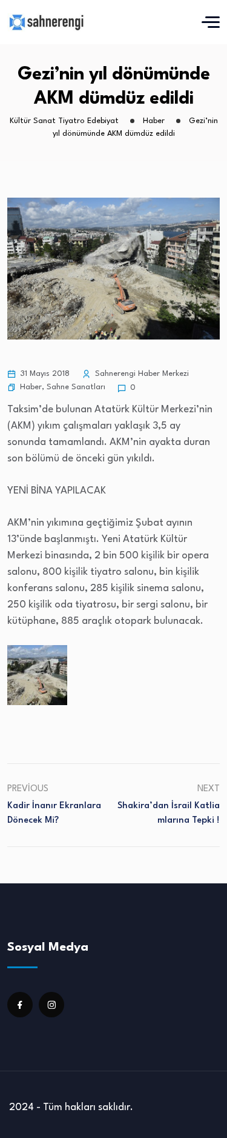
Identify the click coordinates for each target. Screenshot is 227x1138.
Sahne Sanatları (76, 387)
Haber (31, 387)
